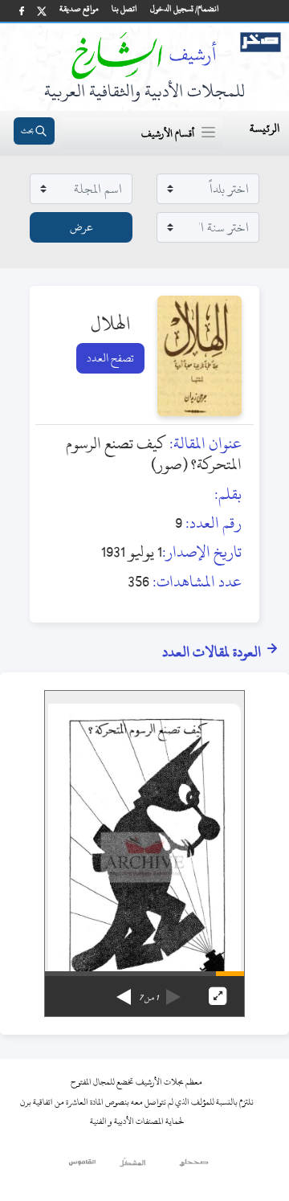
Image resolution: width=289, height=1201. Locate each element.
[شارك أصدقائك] (21, 11)
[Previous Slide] (173, 991)
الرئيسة (264, 128)
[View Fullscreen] (217, 996)
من (148, 998)
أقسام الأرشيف (167, 133)
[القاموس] (83, 1166)
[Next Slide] (123, 991)
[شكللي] (132, 1166)
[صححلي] (193, 1166)
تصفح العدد (110, 358)
